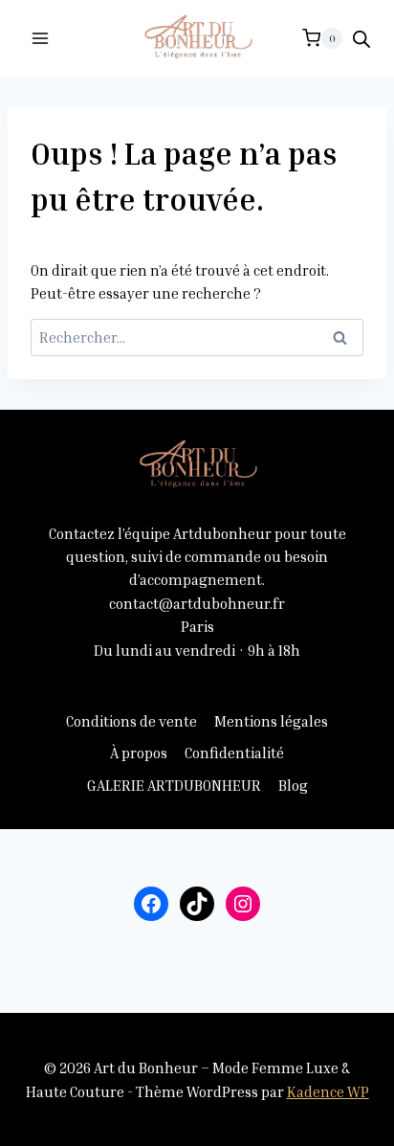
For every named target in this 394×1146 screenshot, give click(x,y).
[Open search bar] (361, 39)
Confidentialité (234, 752)
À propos (138, 752)
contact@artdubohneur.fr (197, 603)
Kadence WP (328, 1091)
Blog (293, 785)
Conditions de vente (131, 721)
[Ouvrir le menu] (40, 38)
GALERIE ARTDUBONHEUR (174, 785)
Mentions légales (271, 721)
